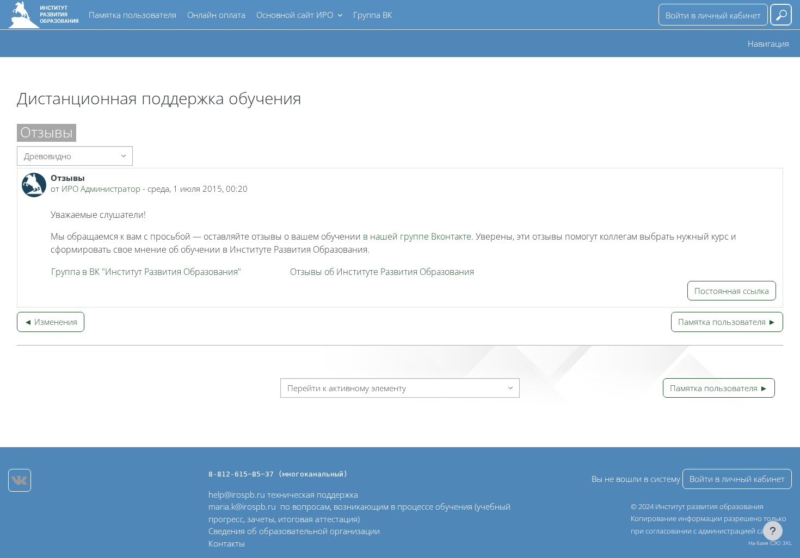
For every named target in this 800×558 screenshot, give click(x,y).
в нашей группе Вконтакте (416, 236)
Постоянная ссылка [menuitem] (731, 290)
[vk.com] (19, 480)
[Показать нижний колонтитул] (773, 531)
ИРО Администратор (100, 188)
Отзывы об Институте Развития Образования (382, 272)
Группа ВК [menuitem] (372, 14)
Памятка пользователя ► (727, 321)
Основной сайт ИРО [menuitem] (295, 14)
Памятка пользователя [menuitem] (132, 14)
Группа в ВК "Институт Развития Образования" (146, 272)
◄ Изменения (50, 321)
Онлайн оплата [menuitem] (216, 14)
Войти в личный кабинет (713, 15)
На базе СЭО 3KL (770, 543)
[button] (781, 14)
